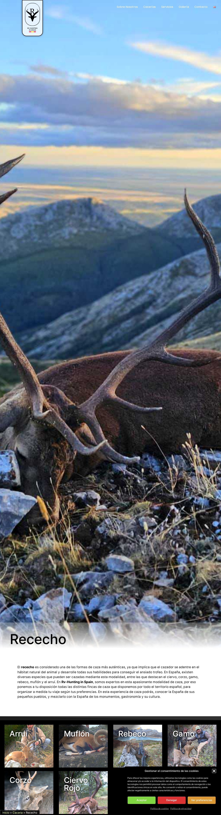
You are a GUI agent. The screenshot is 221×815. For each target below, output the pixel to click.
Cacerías (149, 7)
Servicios (167, 7)
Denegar (171, 800)
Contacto (201, 7)
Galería (184, 7)
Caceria (18, 812)
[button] (214, 771)
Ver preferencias (201, 800)
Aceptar (142, 800)
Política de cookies (159, 808)
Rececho (38, 639)
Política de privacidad (180, 808)
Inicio (5, 812)
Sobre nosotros (127, 7)
